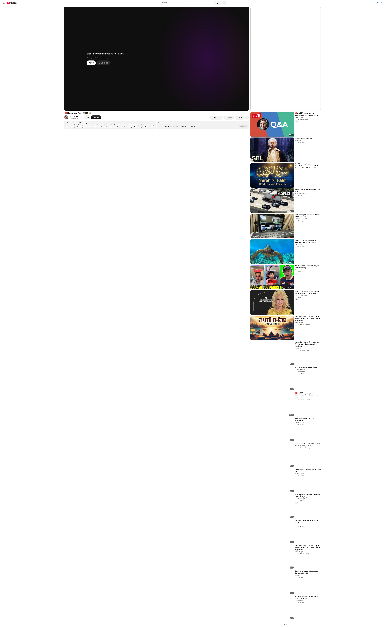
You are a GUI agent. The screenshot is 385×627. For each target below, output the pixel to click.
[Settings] (370, 3)
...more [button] (152, 127)
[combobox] (188, 3)
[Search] (217, 3)
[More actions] (247, 118)
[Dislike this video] (220, 118)
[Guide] (3, 3)
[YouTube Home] (12, 3)
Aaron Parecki (75, 116)
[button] (203, 125)
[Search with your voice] (224, 3)
